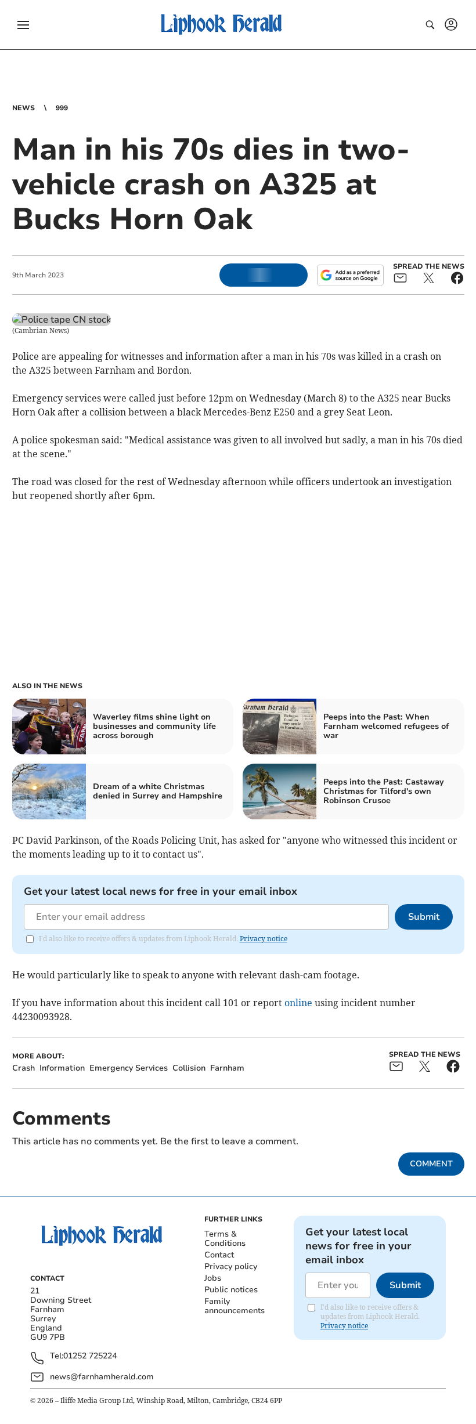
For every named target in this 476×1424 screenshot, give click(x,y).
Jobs (212, 1278)
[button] (23, 25)
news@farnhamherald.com (102, 1376)
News (23, 108)
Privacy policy (230, 1266)
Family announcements (234, 1306)
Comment (431, 1163)
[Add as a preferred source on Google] (350, 275)
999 (62, 108)
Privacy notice (263, 938)
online (298, 1003)
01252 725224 (90, 1356)
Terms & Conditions (225, 1238)
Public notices (231, 1289)
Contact (219, 1254)
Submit (423, 916)
